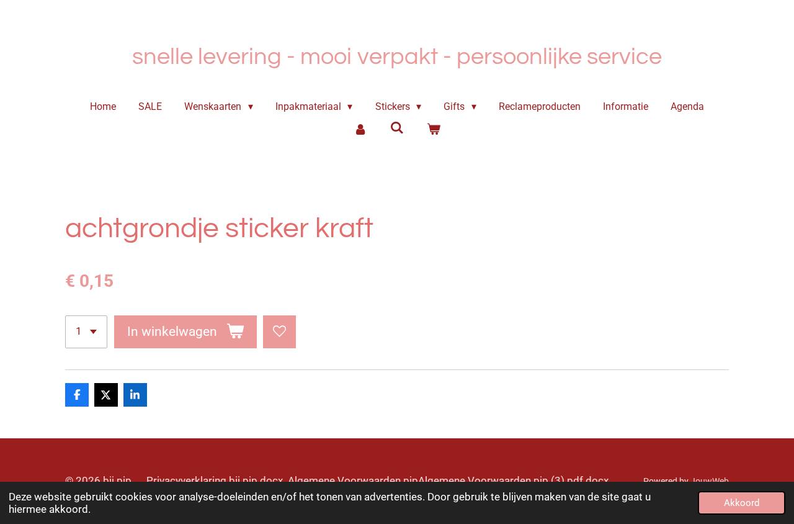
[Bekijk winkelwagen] (433, 129)
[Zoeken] (397, 127)
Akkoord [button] (741, 502)
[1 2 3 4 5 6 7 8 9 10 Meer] (86, 331)
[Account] (360, 129)
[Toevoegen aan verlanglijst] (279, 331)
